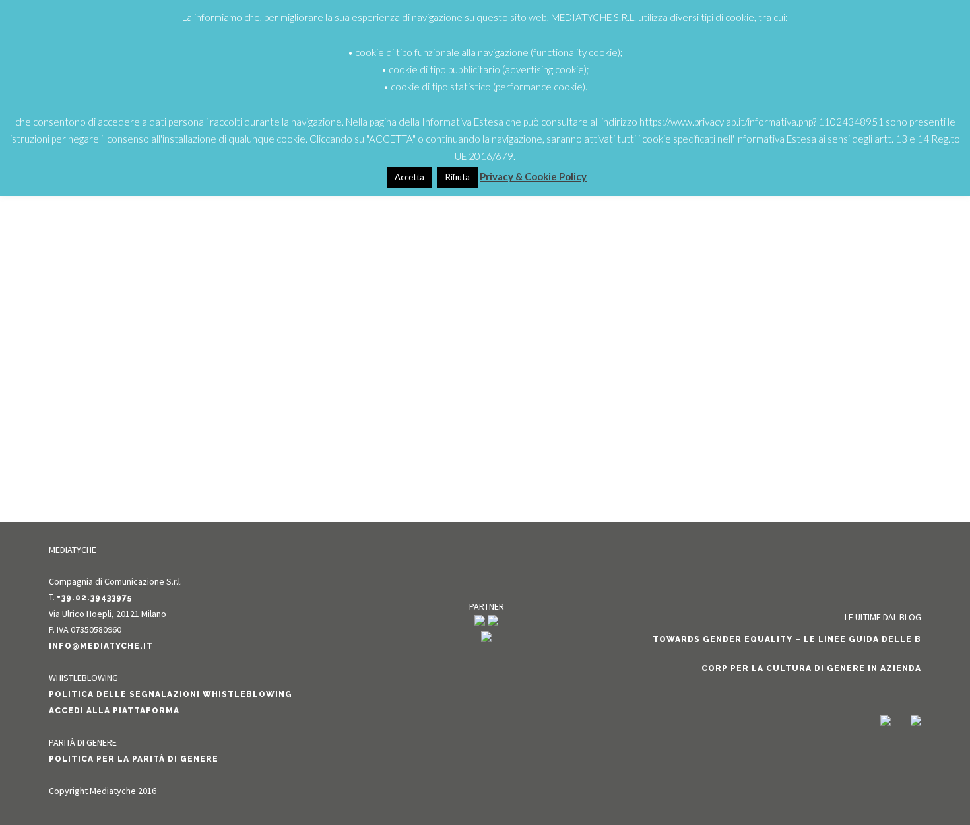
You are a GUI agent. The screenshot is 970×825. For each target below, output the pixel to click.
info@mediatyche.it (101, 646)
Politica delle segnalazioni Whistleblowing (170, 694)
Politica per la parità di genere (133, 759)
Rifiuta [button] (457, 177)
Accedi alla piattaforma (114, 710)
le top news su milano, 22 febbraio (238, 346)
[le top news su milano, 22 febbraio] (238, 248)
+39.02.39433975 (94, 597)
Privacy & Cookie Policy (533, 176)
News (245, 369)
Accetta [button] (409, 177)
